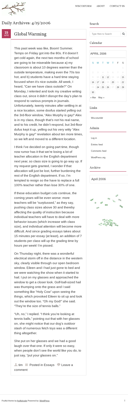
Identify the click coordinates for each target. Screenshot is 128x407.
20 (113, 82)
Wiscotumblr (97, 118)
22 (123, 82)
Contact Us (117, 6)
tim (20, 365)
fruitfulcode (22, 401)
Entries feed (97, 144)
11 (103, 77)
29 (123, 87)
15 (123, 77)
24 (98, 87)
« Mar (93, 97)
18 (103, 82)
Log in (94, 138)
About (100, 6)
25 (103, 87)
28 (118, 87)
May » (101, 97)
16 (93, 82)
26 (108, 87)
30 (93, 92)
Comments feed (98, 151)
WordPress (45, 401)
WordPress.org (98, 157)
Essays (49, 365)
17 (98, 82)
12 (108, 77)
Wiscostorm (83, 6)
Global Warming (30, 34)
